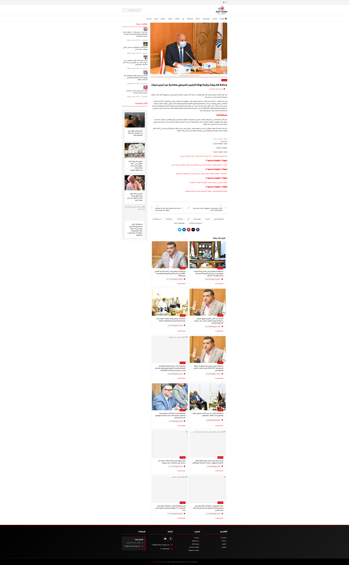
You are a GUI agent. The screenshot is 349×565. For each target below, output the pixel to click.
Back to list (188, 208)
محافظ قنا (180, 219)
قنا (192, 173)
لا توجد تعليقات (131, 40)
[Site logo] (221, 10)
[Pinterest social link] (188, 229)
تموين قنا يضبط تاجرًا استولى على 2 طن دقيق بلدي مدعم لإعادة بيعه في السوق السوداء (136, 165)
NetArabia (154, 562)
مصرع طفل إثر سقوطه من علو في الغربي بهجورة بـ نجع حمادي (135, 48)
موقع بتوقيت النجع (179, 223)
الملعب (224, 544)
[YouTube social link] (223, 2)
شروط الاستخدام (194, 547)
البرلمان (224, 547)
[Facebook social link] (226, 2)
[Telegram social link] (179, 229)
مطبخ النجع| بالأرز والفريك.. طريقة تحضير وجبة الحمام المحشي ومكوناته (206, 191)
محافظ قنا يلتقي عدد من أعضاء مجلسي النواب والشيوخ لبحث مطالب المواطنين (207, 414)
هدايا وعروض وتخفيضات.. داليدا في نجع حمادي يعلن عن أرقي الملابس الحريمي (203, 156)
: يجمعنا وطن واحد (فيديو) (183, 173)
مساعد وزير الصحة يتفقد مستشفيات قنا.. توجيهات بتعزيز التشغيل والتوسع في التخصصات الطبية (136, 77)
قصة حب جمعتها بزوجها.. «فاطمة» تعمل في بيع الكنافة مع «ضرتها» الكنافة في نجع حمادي (199, 164)
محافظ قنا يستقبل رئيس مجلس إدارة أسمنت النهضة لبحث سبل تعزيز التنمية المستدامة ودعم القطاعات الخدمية (208, 273)
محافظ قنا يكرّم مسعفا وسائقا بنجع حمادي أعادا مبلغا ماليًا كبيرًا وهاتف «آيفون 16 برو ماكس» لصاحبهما (135, 229)
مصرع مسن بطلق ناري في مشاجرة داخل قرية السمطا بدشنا (135, 133)
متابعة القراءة (219, 283)
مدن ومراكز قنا (157, 219)
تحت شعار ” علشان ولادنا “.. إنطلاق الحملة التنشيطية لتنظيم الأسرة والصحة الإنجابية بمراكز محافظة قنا (135, 34)
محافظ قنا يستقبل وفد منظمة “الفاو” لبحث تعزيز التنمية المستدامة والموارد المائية (170, 319)
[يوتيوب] (165, 539)
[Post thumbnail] (145, 28)
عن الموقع (195, 540)
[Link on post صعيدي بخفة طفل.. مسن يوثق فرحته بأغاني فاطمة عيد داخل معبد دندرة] (135, 182)
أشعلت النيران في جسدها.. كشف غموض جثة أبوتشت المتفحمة (208, 182)
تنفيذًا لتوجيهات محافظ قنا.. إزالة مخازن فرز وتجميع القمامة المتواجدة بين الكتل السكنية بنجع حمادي (208, 508)
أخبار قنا (207, 219)
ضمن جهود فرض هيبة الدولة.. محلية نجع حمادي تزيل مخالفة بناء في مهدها (171, 461)
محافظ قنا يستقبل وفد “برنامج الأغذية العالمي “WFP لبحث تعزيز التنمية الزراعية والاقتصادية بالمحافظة (169, 273)
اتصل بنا (196, 537)
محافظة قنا (169, 219)
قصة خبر (224, 80)
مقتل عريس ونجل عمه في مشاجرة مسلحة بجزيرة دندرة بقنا (137, 91)
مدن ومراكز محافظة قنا (195, 223)
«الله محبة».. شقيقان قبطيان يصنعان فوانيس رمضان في (210, 173)
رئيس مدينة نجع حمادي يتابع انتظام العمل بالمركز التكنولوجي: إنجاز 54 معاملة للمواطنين (207, 461)
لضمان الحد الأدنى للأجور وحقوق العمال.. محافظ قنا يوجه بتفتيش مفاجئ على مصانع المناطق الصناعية (208, 320)
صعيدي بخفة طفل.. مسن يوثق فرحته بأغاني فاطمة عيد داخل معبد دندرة (135, 197)
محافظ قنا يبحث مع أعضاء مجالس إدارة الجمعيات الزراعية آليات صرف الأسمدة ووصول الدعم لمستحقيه (170, 415)
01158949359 (165, 548)
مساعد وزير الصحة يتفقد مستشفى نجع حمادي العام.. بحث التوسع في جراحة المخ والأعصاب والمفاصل (135, 62)
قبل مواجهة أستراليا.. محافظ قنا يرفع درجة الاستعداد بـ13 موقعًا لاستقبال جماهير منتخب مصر (170, 508)
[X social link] (193, 229)
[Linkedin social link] (184, 229)
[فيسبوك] (171, 539)
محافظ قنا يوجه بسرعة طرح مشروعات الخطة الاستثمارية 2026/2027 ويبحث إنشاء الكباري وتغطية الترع (208, 368)
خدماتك (224, 541)
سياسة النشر (195, 544)
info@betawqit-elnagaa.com (161, 544)
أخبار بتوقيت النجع (219, 219)
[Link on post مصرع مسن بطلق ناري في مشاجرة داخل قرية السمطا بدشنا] (135, 119)
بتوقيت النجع (197, 219)
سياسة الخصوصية (193, 550)
